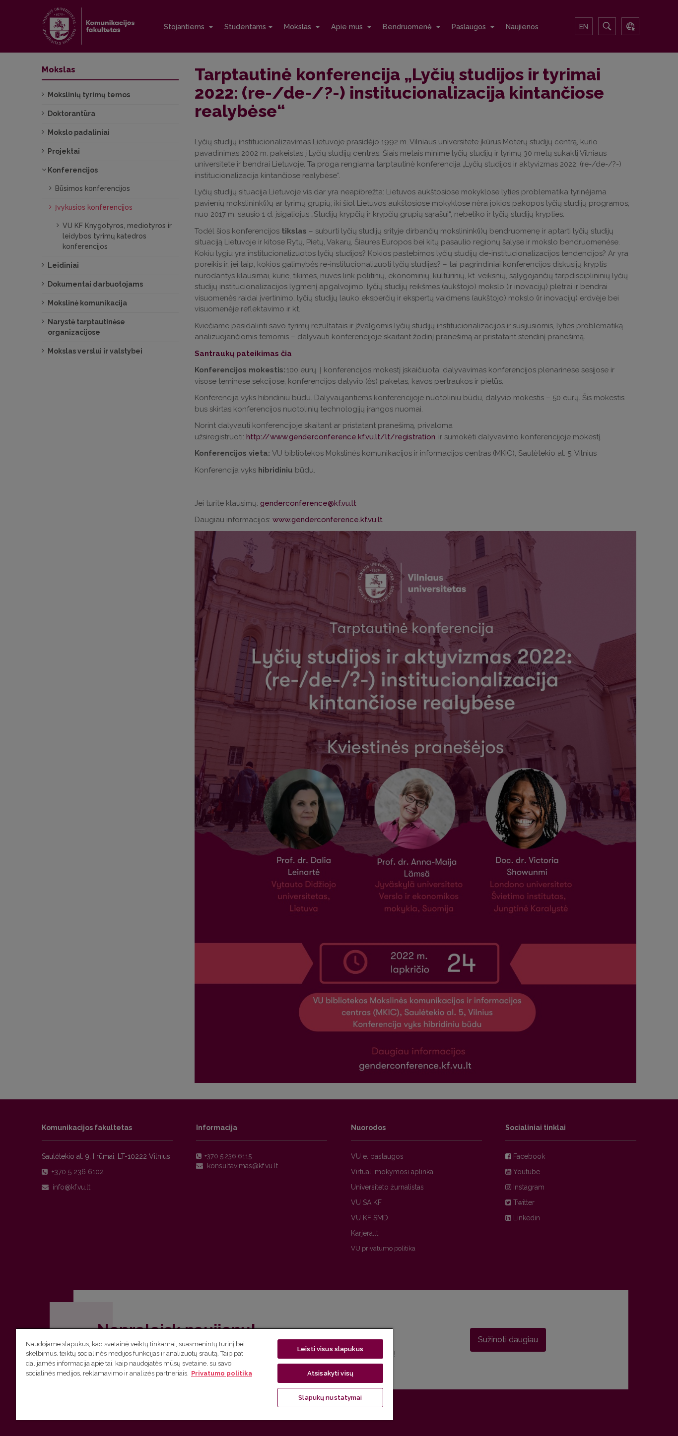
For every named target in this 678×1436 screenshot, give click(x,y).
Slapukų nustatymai (330, 1397)
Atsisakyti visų (330, 1373)
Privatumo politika (221, 1373)
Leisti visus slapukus (330, 1349)
